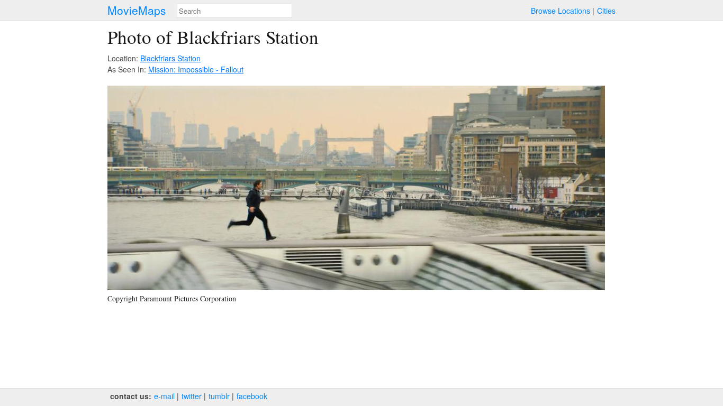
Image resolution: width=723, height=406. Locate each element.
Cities (606, 10)
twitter (192, 396)
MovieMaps (136, 10)
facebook (252, 396)
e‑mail (164, 396)
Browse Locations (560, 10)
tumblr (219, 396)
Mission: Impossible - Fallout (195, 69)
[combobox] (234, 11)
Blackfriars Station (170, 58)
